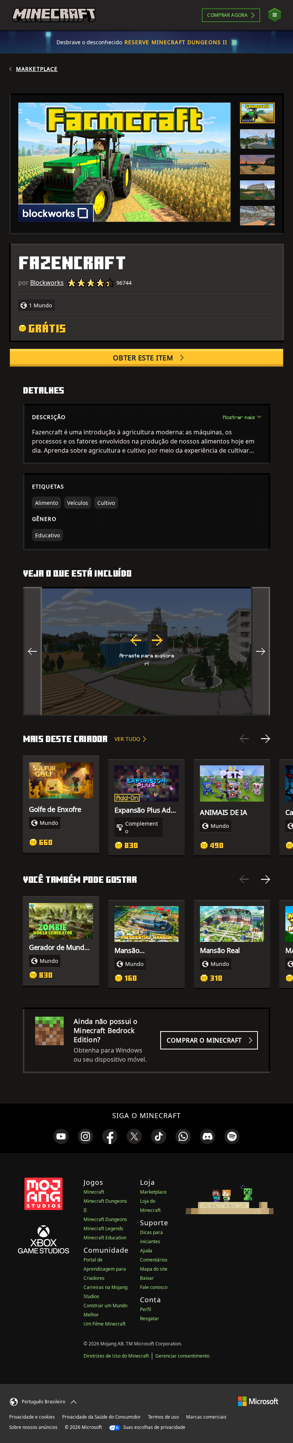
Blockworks (47, 282)
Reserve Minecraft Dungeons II (175, 42)
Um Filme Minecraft (105, 1324)
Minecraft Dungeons (105, 1219)
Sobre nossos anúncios (33, 1427)
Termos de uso (163, 1417)
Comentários (153, 1260)
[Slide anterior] (244, 738)
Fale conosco (153, 1287)
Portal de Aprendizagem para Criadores (105, 1269)
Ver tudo (127, 738)
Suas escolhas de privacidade (153, 1427)
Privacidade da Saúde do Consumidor (101, 1417)
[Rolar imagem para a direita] (260, 651)
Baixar (147, 1278)
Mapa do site (153, 1269)
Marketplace (37, 69)
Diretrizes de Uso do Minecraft (116, 1356)
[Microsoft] (258, 1401)
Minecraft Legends (103, 1228)
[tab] (257, 113)
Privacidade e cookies (32, 1417)
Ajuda (146, 1250)
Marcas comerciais (206, 1417)
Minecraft (94, 1192)
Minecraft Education (105, 1237)
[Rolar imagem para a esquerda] (32, 651)
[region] (146, 651)
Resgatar (149, 1318)
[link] (61, 1136)
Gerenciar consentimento (182, 1356)
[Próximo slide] (265, 738)
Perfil (145, 1309)
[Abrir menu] (275, 15)
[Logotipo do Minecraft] (53, 15)
